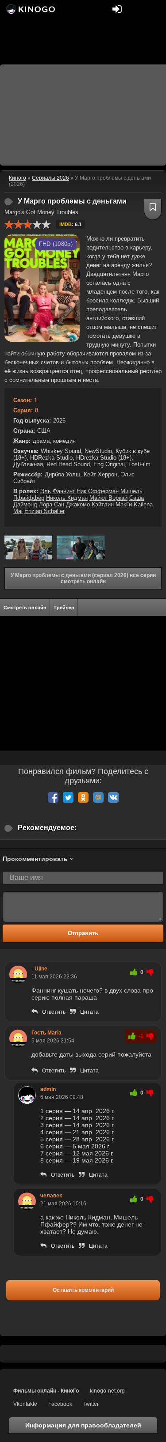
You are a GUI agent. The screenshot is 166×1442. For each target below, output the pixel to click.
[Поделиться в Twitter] (68, 797)
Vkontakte (25, 1404)
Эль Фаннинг (57, 491)
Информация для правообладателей (83, 1425)
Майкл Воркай (108, 498)
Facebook (60, 1404)
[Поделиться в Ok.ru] (83, 797)
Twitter (91, 1404)
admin (48, 1089)
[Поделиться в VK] (113, 797)
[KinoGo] (29, 9)
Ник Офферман (98, 491)
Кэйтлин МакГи (112, 504)
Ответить (54, 1012)
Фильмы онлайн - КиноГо (46, 1391)
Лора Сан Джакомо (64, 504)
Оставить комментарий (83, 1290)
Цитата (89, 1012)
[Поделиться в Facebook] (53, 797)
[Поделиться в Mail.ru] (98, 797)
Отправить (83, 933)
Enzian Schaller (44, 511)
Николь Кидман (67, 498)
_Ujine (39, 969)
